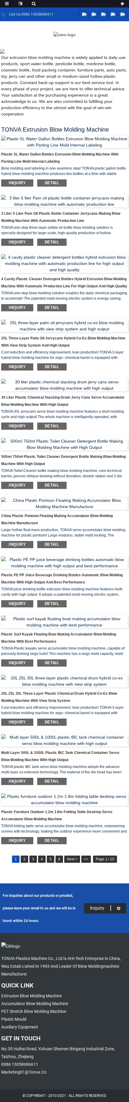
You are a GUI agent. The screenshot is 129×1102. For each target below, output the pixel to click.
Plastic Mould (13, 1019)
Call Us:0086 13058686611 (31, 14)
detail (52, 183)
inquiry (17, 183)
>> (86, 859)
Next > (72, 859)
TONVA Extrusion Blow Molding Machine (62, 49)
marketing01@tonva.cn (23, 1072)
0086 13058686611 (19, 1064)
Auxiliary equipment (19, 1027)
